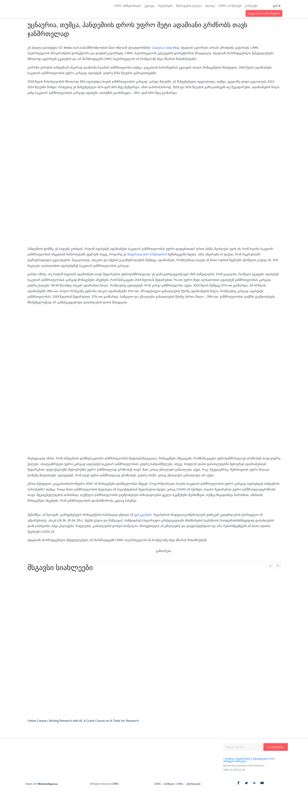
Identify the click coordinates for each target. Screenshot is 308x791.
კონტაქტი (251, 5)
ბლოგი (210, 5)
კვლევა (149, 5)
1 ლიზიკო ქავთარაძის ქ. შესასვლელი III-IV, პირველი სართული (249, 760)
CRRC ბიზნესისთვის (127, 5)
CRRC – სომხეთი (164, 783)
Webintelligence (48, 783)
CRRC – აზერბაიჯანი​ (188, 783)
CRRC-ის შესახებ (229, 5)
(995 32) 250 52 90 (234, 769)
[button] (267, 6)
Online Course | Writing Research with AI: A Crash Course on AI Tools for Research (82, 720)
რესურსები (165, 5)
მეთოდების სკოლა (189, 5)
